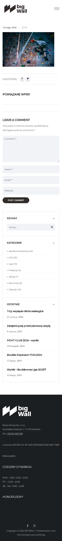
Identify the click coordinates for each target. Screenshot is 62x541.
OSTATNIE (13, 304)
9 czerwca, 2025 (14, 331)
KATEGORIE (14, 242)
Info (11, 257)
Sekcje (12, 276)
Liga (11, 263)
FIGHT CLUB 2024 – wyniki (22, 340)
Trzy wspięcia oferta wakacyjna (25, 311)
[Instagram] (35, 526)
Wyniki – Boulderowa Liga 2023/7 (26, 369)
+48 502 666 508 (15, 433)
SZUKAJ (12, 218)
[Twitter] (27, 78)
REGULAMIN (9, 456)
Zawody (13, 289)
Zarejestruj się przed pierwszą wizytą (28, 325)
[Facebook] (22, 78)
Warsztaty (14, 283)
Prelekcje (13, 270)
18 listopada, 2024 (16, 345)
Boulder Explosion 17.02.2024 (24, 354)
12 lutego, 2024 (14, 360)
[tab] (31, 220)
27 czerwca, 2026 (15, 316)
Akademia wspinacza (19, 251)
